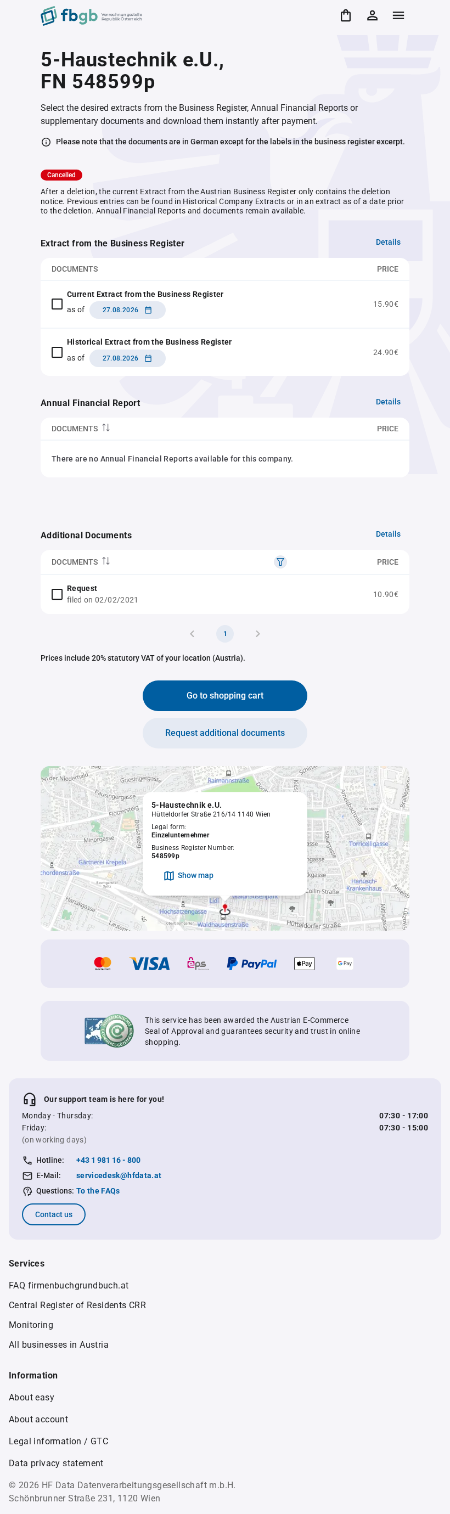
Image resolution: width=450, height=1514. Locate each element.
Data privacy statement (56, 1463)
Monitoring (31, 1325)
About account (38, 1419)
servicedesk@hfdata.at (118, 1175)
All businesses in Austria (59, 1344)
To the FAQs (98, 1190)
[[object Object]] (280, 562)
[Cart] (346, 15)
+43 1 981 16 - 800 (108, 1160)
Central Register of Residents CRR (77, 1305)
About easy (31, 1397)
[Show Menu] (398, 15)
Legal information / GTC (58, 1441)
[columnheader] (160, 429)
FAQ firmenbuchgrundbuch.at (68, 1285)
